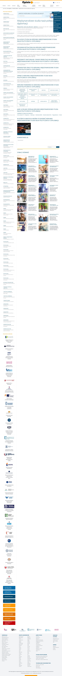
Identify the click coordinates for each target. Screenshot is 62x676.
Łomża (28, 649)
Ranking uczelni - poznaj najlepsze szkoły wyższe (8, 614)
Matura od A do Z (7, 601)
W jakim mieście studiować (40, 658)
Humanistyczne (38, 644)
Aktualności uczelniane (5, 644)
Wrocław (28, 665)
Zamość (20, 666)
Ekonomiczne (38, 637)
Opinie (55, 22)
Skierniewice (29, 658)
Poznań (28, 655)
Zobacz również (56, 31)
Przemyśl (20, 656)
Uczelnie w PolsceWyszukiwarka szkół (7, 592)
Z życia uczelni (4, 645)
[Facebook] (53, 2)
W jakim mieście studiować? (6, 648)
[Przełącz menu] (52, 12)
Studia (9, 5)
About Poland (55, 637)
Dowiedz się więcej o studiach (6, 654)
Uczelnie (13, 5)
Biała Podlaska (21, 636)
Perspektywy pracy (57, 20)
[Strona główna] (31, 2)
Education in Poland (56, 638)
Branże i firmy (38, 665)
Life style (3, 660)
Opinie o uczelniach (25, 6)
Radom (20, 657)
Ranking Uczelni (4, 643)
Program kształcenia (57, 16)
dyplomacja (43, 90)
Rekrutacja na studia (5, 652)
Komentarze (56, 29)
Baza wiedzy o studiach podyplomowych (42, 659)
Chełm (20, 638)
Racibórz (28, 656)
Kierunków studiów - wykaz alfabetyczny (8, 588)
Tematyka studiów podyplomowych (41, 657)
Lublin (20, 649)
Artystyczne (37, 647)
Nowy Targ (20, 652)
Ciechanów (29, 638)
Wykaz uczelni (56, 25)
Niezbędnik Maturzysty (8, 596)
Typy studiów (4, 647)
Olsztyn (20, 653)
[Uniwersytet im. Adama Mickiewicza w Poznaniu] (22, 630)
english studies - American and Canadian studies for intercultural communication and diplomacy (22, 96)
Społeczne (37, 643)
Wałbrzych (28, 663)
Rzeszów (28, 657)
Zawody (39, 5)
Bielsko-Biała (21, 637)
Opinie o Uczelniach (5, 642)
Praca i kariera (44, 6)
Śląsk (19, 660)
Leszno (28, 648)
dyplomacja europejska (54, 90)
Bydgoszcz (29, 637)
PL (55, 2)
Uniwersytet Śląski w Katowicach (25, 113)
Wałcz (20, 664)
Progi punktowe (55, 114)
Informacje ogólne (57, 12)
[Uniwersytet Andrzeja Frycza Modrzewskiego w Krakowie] (14, 630)
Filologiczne (37, 646)
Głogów (20, 642)
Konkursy (54, 649)
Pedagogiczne (38, 642)
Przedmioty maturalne (58, 18)
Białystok (28, 636)
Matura (4, 5)
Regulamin (54, 646)
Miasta (57, 5)
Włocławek (20, 665)
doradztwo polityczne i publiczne (33, 90)
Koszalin (28, 646)
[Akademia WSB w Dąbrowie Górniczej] (39, 630)
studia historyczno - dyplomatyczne (22, 105)
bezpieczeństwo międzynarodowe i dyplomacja (22, 90)
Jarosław (28, 643)
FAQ (53, 642)
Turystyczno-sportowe (39, 645)
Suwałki (20, 659)
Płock (20, 655)
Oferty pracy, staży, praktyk (40, 664)
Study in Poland (51, 6)
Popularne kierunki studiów (6, 655)
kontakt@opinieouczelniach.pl (48, 671)
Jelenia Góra (20, 644)
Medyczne (37, 638)
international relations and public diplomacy (54, 95)
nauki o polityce (22, 101)
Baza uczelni (18, 6)
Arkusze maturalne (4, 638)
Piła (27, 654)
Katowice (20, 645)
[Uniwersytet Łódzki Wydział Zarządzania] (31, 630)
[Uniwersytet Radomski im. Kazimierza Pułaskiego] (5, 630)
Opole (28, 653)
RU (59, 2)
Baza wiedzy (38, 666)
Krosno (28, 647)
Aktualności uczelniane (8, 609)
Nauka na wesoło (4, 659)
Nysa (28, 652)
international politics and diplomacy (33, 95)
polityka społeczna (43, 101)
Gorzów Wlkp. (21, 643)
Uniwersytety (38, 649)
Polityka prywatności (56, 647)
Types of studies (55, 641)
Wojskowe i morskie (39, 648)
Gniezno (28, 642)
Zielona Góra (29, 666)
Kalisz (28, 644)
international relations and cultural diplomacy (43, 95)
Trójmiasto (20, 663)
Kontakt (54, 648)
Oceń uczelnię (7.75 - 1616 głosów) (23, 114)
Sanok (20, 658)
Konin (20, 646)
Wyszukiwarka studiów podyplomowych (42, 656)
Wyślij (58, 147)
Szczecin (28, 659)
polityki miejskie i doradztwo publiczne (54, 101)
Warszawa (28, 664)
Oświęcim (20, 654)
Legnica (20, 648)
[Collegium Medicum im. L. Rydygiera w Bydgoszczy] (48, 630)
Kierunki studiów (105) (47, 114)
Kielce (28, 645)
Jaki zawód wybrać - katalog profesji (7, 605)
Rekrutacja (32, 114)
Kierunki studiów (33, 6)
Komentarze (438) (39, 114)
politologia (33, 101)
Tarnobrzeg (29, 660)
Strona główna (9, 8)
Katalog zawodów (4, 657)
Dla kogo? (55, 14)
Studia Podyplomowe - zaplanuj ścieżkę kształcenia (8, 623)
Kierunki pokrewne (57, 23)
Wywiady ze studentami (5, 653)
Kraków (20, 647)
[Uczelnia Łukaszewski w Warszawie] (56, 630)
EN (57, 2)
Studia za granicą (7, 618)
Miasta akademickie (57, 27)
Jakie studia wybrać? (5, 646)
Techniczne (37, 636)
